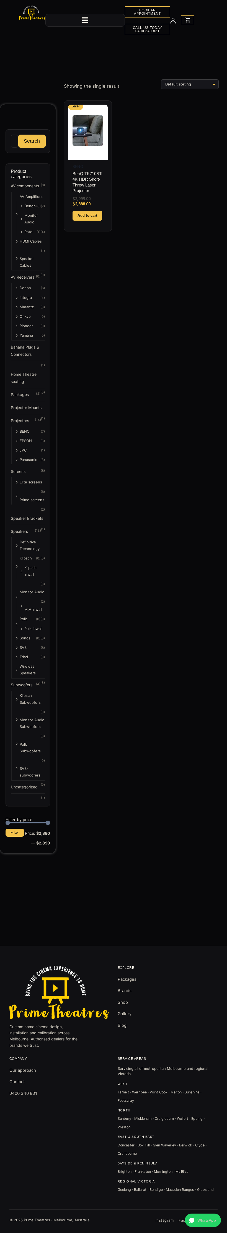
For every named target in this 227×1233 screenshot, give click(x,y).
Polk (23, 619)
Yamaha (26, 335)
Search (32, 141)
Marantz (27, 307)
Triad (24, 657)
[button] (85, 20)
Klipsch (26, 558)
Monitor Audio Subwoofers (32, 723)
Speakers (19, 531)
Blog (122, 1025)
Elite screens (31, 482)
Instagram (165, 1220)
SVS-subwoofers (30, 771)
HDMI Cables (31, 241)
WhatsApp (206, 1220)
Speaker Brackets (27, 518)
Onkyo (25, 316)
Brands (124, 990)
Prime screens (32, 500)
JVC (23, 450)
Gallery (124, 1013)
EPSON (26, 440)
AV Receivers (22, 277)
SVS (23, 647)
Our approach (22, 1070)
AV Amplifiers (31, 196)
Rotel (28, 232)
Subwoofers (21, 684)
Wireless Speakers (28, 669)
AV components (25, 185)
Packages (20, 394)
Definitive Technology (30, 545)
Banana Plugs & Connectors (25, 351)
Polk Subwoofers (30, 747)
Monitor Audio (31, 218)
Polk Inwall (33, 628)
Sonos (25, 638)
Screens (18, 471)
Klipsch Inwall (30, 570)
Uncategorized (24, 787)
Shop (123, 1002)
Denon (30, 206)
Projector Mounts (26, 407)
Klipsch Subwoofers (30, 698)
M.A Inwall (33, 609)
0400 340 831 (23, 1093)
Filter (15, 832)
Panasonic (28, 459)
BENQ (25, 431)
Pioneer (26, 326)
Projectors (20, 420)
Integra (26, 297)
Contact (17, 1081)
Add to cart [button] (87, 215)
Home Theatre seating (24, 378)
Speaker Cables (27, 262)
